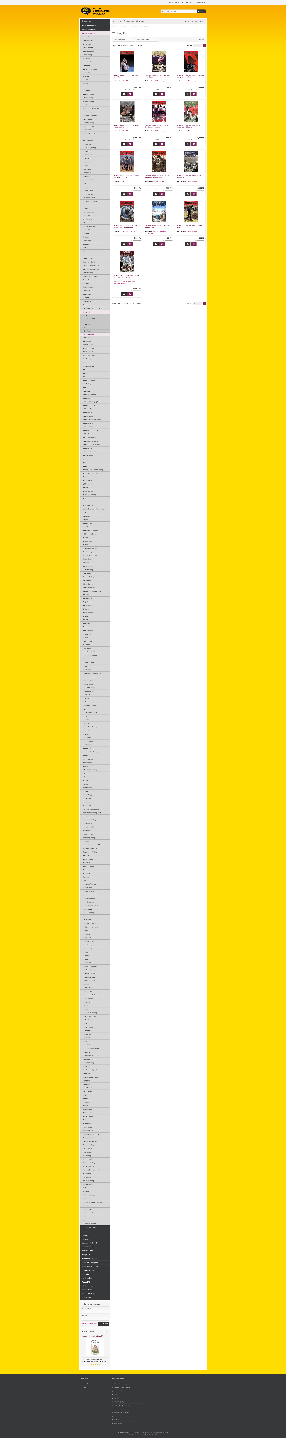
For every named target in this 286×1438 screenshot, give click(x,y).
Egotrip (85, 459)
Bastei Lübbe (87, 130)
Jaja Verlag (87, 666)
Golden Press (87, 559)
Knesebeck (87, 720)
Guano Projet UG (89, 588)
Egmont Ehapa (88, 455)
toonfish (86, 1098)
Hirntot (85, 620)
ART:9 (85, 87)
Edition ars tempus (89, 395)
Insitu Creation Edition (91, 652)
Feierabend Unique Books (92, 530)
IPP (84, 659)
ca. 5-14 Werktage (127, 81)
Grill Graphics (87, 580)
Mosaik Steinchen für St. (91, 845)
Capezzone (87, 240)
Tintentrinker (87, 1088)
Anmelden (103, 1324)
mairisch (86, 784)
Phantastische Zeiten (91, 906)
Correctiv (86, 305)
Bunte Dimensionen (90, 226)
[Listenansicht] (203, 39)
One (84, 881)
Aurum (85, 105)
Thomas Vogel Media (90, 1077)
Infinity (85, 638)
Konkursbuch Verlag (90, 727)
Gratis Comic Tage (89, 1294)
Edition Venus (88, 448)
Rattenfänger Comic (90, 927)
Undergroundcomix (90, 1120)
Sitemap (116, 1419)
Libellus (85, 755)
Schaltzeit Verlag (89, 970)
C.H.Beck (86, 233)
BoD (84, 183)
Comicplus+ (87, 291)
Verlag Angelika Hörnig (91, 1134)
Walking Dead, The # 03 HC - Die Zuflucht (189, 176)
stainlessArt (87, 1034)
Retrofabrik (87, 938)
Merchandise (87, 1278)
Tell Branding (87, 1066)
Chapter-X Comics (89, 262)
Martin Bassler (88, 805)
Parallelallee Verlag (90, 895)
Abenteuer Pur (88, 40)
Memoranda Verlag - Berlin (92, 813)
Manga (84, 1231)
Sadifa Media (88, 963)
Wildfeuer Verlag (89, 1195)
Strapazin (86, 1038)
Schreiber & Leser (89, 977)
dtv (84, 370)
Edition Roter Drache (90, 441)
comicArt (86, 283)
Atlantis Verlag (88, 94)
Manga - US (86, 1255)
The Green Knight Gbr (90, 1070)
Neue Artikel (86, 1298)
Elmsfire (85, 477)
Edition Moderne (89, 427)
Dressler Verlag (88, 366)
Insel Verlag (87, 648)
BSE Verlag (86, 215)
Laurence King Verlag (90, 752)
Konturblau (87, 730)
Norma (85, 870)
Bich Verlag (87, 162)
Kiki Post (86, 702)
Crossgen (86, 337)
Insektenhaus (88, 641)
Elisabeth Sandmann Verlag (93, 470)
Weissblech (87, 1177)
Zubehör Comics (88, 1286)
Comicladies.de (88, 287)
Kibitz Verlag (87, 698)
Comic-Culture (88, 280)
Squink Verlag (88, 1027)
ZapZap (85, 1206)
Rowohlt (86, 959)
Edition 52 (86, 391)
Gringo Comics (88, 584)
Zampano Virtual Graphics (92, 1202)
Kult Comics (87, 738)
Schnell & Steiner (89, 973)
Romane (85, 1239)
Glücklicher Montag (90, 555)
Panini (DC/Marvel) (89, 884)
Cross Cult (86, 312)
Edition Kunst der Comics (92, 420)
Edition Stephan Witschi (91, 445)
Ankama (86, 76)
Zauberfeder (87, 1209)
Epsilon (85, 487)
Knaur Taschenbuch (90, 713)
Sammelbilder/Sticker (90, 1266)
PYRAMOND (87, 920)
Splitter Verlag (88, 1020)
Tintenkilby (86, 1084)
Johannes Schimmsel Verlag (93, 673)
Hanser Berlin (87, 598)
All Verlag (86, 58)
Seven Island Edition (90, 995)
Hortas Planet (88, 630)
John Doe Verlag (89, 677)
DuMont (85, 373)
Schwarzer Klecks (89, 981)
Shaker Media (88, 998)
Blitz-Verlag (87, 169)
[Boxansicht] (200, 39)
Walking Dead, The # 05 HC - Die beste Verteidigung (189, 126)
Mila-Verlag (87, 830)
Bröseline (86, 208)
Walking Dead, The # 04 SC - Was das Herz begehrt (126, 176)
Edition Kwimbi (88, 423)
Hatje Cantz (87, 602)
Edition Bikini (87, 398)
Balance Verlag (88, 123)
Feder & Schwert (89, 523)
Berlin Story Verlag (89, 148)
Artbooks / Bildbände (90, 1243)
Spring (85, 1023)
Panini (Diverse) (88, 888)
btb (84, 223)
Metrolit (85, 816)
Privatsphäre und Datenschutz (124, 1416)
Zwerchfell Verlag (89, 1224)
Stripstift (86, 1041)
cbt (84, 255)
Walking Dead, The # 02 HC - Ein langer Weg (157, 226)
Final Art (85, 538)
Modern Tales (88, 834)
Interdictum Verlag (90, 655)
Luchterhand (87, 763)
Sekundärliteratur (89, 991)
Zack (84, 1198)
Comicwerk (87, 294)
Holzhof (85, 627)
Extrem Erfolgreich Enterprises (94, 509)
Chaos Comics (88, 258)
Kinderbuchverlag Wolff (91, 705)
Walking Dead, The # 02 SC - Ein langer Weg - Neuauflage (125, 226)
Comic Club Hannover (91, 276)
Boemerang (87, 187)
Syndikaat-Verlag (89, 1059)
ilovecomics (87, 634)
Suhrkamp (86, 1052)
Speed (85, 1009)
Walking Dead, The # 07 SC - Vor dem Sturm (126, 76)
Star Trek (87, 331)
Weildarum (87, 1173)
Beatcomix (87, 144)
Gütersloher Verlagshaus (92, 591)
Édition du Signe (88, 409)
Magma (85, 780)
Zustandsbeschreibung (121, 1412)
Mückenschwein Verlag (91, 848)
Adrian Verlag (88, 48)
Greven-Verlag (88, 577)
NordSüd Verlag (88, 866)
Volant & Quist (88, 1148)
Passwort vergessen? (89, 1324)
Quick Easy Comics (89, 923)
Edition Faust (87, 412)
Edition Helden (88, 416)
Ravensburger (88, 931)
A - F (85, 315)
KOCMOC (86, 723)
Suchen (201, 11)
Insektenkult (87, 645)
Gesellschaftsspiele (89, 1258)
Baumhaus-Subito (89, 133)
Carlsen (85, 248)
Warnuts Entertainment (91, 1170)
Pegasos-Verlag (89, 898)
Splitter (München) (89, 1016)
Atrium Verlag (88, 98)
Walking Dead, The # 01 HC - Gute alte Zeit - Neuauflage (126, 276)
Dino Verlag (87, 359)
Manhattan (87, 791)
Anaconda (86, 73)
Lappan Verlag (88, 748)
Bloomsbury (87, 173)
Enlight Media (87, 480)
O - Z (85, 328)
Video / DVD (86, 1282)
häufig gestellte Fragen (121, 1405)
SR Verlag (86, 1031)
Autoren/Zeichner (88, 1247)
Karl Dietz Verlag (89, 688)
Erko (84, 498)
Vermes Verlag (88, 1145)
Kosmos (86, 734)
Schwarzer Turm (89, 984)
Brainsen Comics (89, 198)
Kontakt (118, 21)
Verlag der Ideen (89, 1138)
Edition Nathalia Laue (90, 430)
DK (84, 362)
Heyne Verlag (88, 613)
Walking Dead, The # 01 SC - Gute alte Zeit (189, 226)
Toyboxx (86, 1102)
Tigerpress (86, 1081)
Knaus (85, 716)
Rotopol (86, 956)
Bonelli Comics (88, 194)
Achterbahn (87, 44)
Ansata (85, 80)
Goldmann (86, 563)
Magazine (85, 1235)
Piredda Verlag (88, 913)
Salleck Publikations (90, 966)
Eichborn (86, 462)
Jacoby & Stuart (89, 663)
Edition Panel (87, 434)
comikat (86, 298)
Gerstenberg (87, 552)
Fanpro (85, 520)
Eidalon (85, 466)
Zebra (85, 1216)
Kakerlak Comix (88, 684)
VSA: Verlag (87, 1156)
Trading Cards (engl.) (90, 1270)
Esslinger (86, 502)
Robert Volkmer (88, 941)
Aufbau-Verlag (88, 101)
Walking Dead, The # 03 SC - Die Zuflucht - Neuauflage (157, 176)
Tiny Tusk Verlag (88, 1091)
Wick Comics (87, 1188)
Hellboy (86, 325)
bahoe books (87, 119)
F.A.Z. (84, 512)
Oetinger (86, 877)
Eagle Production (89, 380)
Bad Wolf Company (90, 115)
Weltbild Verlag (88, 1181)
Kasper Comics (88, 691)
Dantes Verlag (88, 345)
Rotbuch (86, 952)
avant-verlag (87, 112)
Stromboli (86, 1045)
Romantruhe (87, 948)
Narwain (86, 855)
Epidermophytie (88, 484)
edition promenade (90, 437)
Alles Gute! (87, 62)
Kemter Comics (88, 695)
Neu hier (116, 1409)
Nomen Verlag (88, 859)
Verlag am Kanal (89, 1131)
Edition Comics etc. (90, 405)
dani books (87, 341)
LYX (84, 773)
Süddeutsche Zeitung (91, 1048)
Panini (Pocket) (88, 891)
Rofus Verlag (87, 945)
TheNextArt (87, 1073)
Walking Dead (89, 334)
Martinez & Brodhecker (91, 809)
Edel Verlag (87, 387)
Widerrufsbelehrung (120, 1384)
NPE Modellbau (88, 873)
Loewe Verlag (88, 759)
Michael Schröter (89, 827)
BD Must (86, 137)
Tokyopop (86, 1095)
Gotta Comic (87, 566)
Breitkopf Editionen (90, 201)
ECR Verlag (87, 384)
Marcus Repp (87, 795)
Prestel (85, 916)
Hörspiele (85, 1274)
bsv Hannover (88, 219)
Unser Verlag (87, 1123)
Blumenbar (87, 176)
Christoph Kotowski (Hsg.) (92, 266)
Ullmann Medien (88, 1113)
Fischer (85, 545)
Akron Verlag (87, 55)
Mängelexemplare (89, 1227)
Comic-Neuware (88, 33)
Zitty (84, 1220)
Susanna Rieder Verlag (91, 1056)
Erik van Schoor (88, 491)
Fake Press (86, 516)
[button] (165, 11)
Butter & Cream (88, 230)
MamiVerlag (87, 788)
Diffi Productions (89, 355)
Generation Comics (90, 548)
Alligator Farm (88, 65)
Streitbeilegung (119, 1402)
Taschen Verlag (88, 1063)
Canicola (86, 237)
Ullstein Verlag (88, 1116)
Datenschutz (118, 1423)
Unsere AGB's (118, 1391)
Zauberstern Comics (90, 1213)
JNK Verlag (87, 670)
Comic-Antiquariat (89, 29)
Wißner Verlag (88, 1184)
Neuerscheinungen (89, 25)
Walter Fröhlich (88, 1166)
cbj (84, 251)
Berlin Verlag (87, 151)
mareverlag (87, 798)
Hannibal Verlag (88, 595)
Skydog (85, 1006)
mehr (106, 1332)
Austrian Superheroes (91, 108)
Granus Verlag (88, 570)
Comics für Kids (89, 318)
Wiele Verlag (87, 1191)
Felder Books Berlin (89, 534)
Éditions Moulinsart (89, 452)
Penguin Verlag (88, 902)
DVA (84, 377)
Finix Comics (87, 541)
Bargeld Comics (88, 126)
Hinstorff (86, 616)
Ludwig (85, 766)
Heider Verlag (88, 605)
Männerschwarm (89, 777)
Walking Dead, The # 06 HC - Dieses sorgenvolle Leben (127, 126)
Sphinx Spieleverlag (90, 1013)
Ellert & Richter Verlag (90, 473)
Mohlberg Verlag (89, 838)
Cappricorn (87, 244)
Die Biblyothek (88, 352)
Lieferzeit (85, 1384)
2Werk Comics (88, 37)
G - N (85, 322)
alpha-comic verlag (90, 69)
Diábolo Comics (88, 348)
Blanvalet (86, 165)
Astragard (86, 90)
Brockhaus (86, 205)
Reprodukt (86, 934)
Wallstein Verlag (89, 1163)
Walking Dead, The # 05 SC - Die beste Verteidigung (157, 126)
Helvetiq (86, 609)
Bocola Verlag (88, 180)
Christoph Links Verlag (91, 269)
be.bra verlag (88, 140)
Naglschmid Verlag (90, 852)
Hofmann (86, 623)
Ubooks (85, 1106)
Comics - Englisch (89, 1251)
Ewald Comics (88, 505)
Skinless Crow (88, 1002)
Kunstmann (87, 745)
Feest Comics (88, 527)
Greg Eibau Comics (90, 573)
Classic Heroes (88, 273)
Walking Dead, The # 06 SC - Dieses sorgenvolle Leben (190, 76)
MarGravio (86, 802)
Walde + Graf (88, 1159)
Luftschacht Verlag (90, 770)
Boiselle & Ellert (88, 190)
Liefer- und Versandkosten (122, 1387)
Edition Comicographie (91, 402)
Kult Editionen (88, 741)
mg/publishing (88, 823)
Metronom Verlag (89, 820)
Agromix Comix (88, 51)
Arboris (85, 83)
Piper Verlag (87, 909)
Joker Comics (88, 680)
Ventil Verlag (87, 1127)
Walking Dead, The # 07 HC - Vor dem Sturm (157, 76)
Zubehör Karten (88, 1290)
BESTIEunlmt (87, 158)
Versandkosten (137, 89)
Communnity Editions (90, 301)
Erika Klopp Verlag (89, 495)
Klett (84, 709)
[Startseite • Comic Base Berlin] (95, 11)
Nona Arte (86, 863)
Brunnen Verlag (88, 212)
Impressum (130, 21)
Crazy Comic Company (91, 308)
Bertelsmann (87, 155)
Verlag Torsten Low (90, 1141)
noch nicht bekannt (159, 181)
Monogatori (87, 841)
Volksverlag (87, 1152)
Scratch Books (88, 988)
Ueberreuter (87, 1109)
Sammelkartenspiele (90, 1262)
